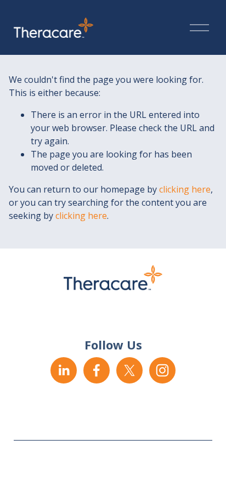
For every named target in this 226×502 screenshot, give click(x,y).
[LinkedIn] (63, 370)
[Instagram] (162, 370)
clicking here (185, 189)
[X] (129, 370)
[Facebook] (96, 370)
